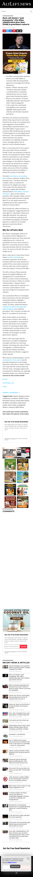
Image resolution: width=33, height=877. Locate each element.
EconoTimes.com (8, 383)
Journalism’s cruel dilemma (17, 734)
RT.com (5, 379)
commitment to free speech (12, 360)
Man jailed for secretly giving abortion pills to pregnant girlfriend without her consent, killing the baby (19, 807)
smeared (12, 407)
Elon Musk (6, 401)
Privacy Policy (12, 862)
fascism (12, 401)
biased (15, 396)
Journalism (13, 403)
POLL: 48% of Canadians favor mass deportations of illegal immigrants (19, 714)
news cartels (12, 405)
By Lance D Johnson (19, 709)
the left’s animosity (13, 257)
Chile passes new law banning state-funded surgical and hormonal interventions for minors (19, 824)
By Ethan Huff (19, 840)
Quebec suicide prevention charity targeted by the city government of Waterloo (19, 752)
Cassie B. (13, 27)
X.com (5, 386)
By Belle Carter (18, 773)
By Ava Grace (18, 671)
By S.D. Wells (18, 747)
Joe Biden (6, 403)
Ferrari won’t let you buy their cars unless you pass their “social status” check (19, 770)
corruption (14, 398)
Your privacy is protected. (10, 438)
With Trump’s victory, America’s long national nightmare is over (19, 786)
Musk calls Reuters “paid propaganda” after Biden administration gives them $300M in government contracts (19, 677)
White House (19, 407)
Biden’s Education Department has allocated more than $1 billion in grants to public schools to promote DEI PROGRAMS (19, 687)
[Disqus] (16, 537)
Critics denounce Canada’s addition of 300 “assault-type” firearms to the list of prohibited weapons (19, 778)
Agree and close (15, 866)
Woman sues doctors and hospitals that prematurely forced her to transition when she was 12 (19, 697)
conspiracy (6, 398)
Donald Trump (23, 398)
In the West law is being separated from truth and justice (19, 816)
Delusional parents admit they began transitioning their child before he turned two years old (18, 761)
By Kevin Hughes (19, 731)
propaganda (21, 405)
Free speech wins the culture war (19, 720)
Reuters (5, 407)
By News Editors (19, 722)
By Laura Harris (18, 716)
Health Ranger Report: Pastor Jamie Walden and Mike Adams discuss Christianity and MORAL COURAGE (19, 727)
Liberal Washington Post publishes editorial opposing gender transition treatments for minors (19, 667)
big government (24, 396)
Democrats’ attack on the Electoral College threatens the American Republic (19, 706)
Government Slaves (22, 401)
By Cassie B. (18, 681)
